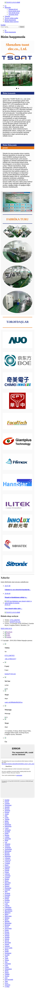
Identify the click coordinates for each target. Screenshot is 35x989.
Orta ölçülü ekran (14, 13)
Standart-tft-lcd (13, 9)
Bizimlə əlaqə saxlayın (11, 21)
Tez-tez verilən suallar (11, 18)
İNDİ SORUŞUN (6, 628)
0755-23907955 (15, 620)
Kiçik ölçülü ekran (14, 11)
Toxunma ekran (13, 14)
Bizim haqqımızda (10, 20)
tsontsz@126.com (15, 622)
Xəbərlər (7, 16)
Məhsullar (8, 7)
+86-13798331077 (10, 659)
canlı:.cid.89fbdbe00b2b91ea (13, 702)
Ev (5, 6)
